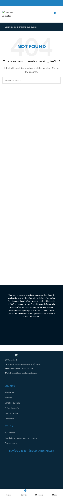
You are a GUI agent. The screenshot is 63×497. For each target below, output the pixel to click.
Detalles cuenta (12, 402)
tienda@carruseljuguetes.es (23, 373)
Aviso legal (10, 432)
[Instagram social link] (33, 3)
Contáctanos (11, 443)
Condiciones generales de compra (21, 438)
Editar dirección (12, 408)
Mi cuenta (9, 392)
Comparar (9, 418)
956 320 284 (27, 368)
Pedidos (8, 397)
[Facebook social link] (29, 3)
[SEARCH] (57, 26)
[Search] (59, 14)
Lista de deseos (12, 413)
